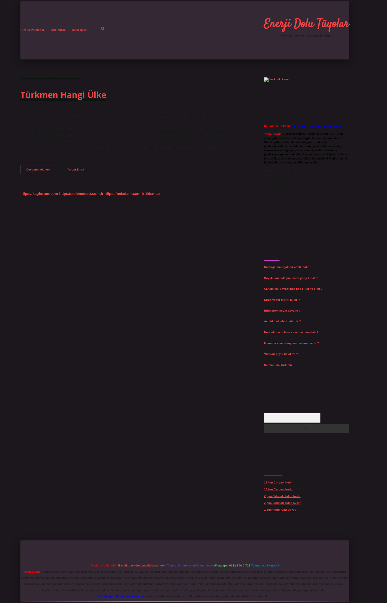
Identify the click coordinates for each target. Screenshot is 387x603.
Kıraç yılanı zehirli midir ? (282, 299)
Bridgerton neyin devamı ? (282, 310)
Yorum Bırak (75, 169)
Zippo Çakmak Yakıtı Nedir (282, 496)
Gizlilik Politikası (32, 29)
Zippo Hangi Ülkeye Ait (279, 509)
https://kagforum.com (39, 193)
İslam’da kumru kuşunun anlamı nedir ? (291, 343)
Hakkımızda (58, 29)
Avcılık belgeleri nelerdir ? (282, 321)
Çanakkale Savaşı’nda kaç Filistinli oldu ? (293, 288)
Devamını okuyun (41, 171)
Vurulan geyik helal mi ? (281, 353)
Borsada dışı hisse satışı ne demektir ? (291, 332)
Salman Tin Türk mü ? (279, 365)
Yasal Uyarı (79, 29)
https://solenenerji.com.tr (81, 193)
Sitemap (152, 193)
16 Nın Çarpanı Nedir (278, 482)
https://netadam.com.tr (124, 193)
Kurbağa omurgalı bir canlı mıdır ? (287, 267)
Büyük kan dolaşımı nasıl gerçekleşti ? (291, 278)
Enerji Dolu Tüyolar (306, 24)
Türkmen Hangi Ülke (63, 95)
